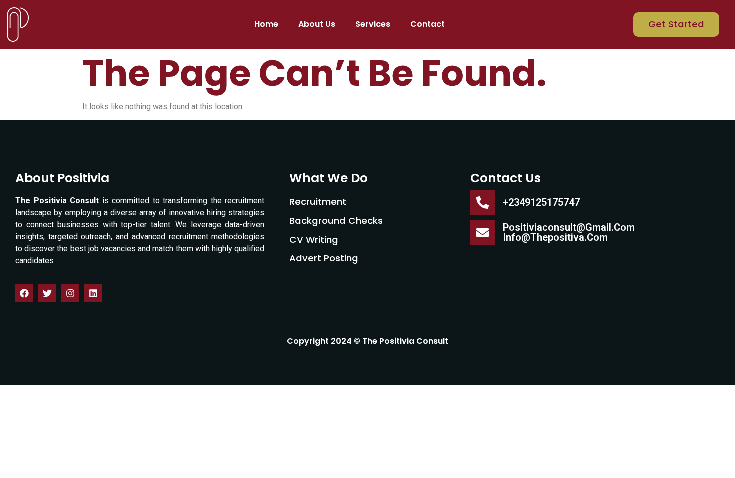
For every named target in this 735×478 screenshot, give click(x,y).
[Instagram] (71, 293)
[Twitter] (47, 293)
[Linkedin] (93, 293)
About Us (317, 24)
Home (266, 24)
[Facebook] (25, 293)
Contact (427, 24)
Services (373, 24)
